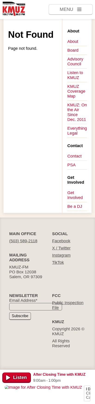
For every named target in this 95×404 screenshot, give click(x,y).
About (72, 41)
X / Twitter (61, 248)
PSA (71, 165)
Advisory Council (75, 61)
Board (72, 50)
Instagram (61, 255)
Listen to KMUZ (75, 75)
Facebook (61, 241)
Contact (74, 156)
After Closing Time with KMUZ (59, 374)
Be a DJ (74, 206)
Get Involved (75, 195)
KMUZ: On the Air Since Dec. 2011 (77, 112)
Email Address (23, 300)
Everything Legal (77, 131)
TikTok (58, 262)
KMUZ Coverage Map (76, 91)
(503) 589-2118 (23, 241)
